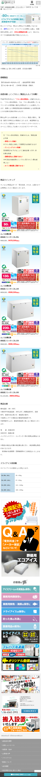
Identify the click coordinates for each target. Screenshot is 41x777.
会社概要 (5, 766)
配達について (7, 762)
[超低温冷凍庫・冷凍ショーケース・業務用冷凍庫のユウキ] (7, 2)
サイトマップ (5, 735)
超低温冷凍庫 (7, 741)
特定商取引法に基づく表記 (11, 770)
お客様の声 (6, 753)
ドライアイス (7, 758)
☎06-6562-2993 (21, 774)
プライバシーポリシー (16, 735)
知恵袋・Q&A (7, 749)
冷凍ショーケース (8, 745)
